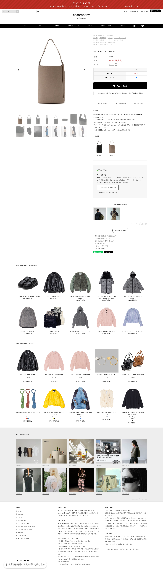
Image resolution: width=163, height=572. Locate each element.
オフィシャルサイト (24, 538)
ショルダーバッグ (120, 38)
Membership (134, 11)
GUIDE (57, 26)
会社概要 (21, 532)
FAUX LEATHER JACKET (54, 296)
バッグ (110, 38)
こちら (117, 193)
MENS (122, 26)
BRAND (24, 26)
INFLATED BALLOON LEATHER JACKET (54, 413)
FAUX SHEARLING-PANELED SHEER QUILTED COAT (106, 297)
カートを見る (155, 11)
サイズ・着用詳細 (120, 103)
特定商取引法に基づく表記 (26, 526)
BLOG (90, 26)
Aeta (100, 35)
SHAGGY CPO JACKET (28, 331)
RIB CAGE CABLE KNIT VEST (106, 412)
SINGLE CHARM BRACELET (106, 374)
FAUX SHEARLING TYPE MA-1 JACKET (80, 297)
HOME (95, 35)
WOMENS (103, 38)
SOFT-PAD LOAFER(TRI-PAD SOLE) (28, 296)
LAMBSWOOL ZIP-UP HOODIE (80, 331)
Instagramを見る (120, 230)
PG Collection (108, 35)
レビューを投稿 (100, 248)
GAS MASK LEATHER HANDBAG (133, 374)
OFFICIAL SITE (106, 26)
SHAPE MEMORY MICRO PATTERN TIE (28, 413)
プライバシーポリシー (25, 529)
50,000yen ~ (112, 42)
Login (125, 11)
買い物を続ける (100, 243)
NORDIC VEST (54, 331)
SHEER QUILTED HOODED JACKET (133, 297)
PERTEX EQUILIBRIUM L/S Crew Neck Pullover (133, 413)
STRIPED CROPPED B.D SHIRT (132, 331)
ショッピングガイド (24, 523)
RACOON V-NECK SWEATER (80, 374)
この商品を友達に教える (102, 238)
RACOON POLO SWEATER (107, 331)
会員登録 (21, 514)
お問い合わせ (22, 535)
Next (84, 70)
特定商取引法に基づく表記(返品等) (106, 236)
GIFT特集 (103, 42)
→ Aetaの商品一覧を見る (107, 188)
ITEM (40, 26)
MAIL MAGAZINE (73, 26)
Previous (18, 70)
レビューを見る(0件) (101, 246)
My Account (144, 11)
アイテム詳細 (102, 103)
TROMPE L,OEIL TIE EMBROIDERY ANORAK (80, 413)
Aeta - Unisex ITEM (106, 44)
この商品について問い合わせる (105, 241)
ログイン (21, 517)
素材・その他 (138, 103)
